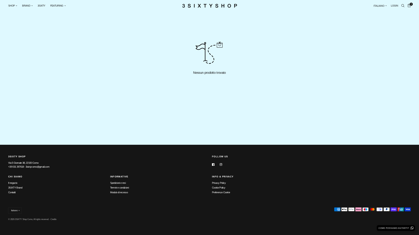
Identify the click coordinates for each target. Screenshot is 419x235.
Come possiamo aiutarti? (394, 228)
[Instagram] (223, 164)
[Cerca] (403, 5)
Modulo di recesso (119, 192)
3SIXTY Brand (15, 187)
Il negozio (12, 182)
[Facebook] (215, 164)
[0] (408, 5)
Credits (53, 219)
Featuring (56, 5)
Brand (26, 5)
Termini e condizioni (119, 187)
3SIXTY (41, 5)
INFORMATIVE (119, 176)
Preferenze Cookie (221, 192)
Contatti (12, 192)
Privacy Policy (219, 182)
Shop (11, 5)
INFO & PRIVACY (223, 176)
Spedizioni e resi (118, 182)
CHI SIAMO (15, 176)
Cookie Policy (218, 187)
